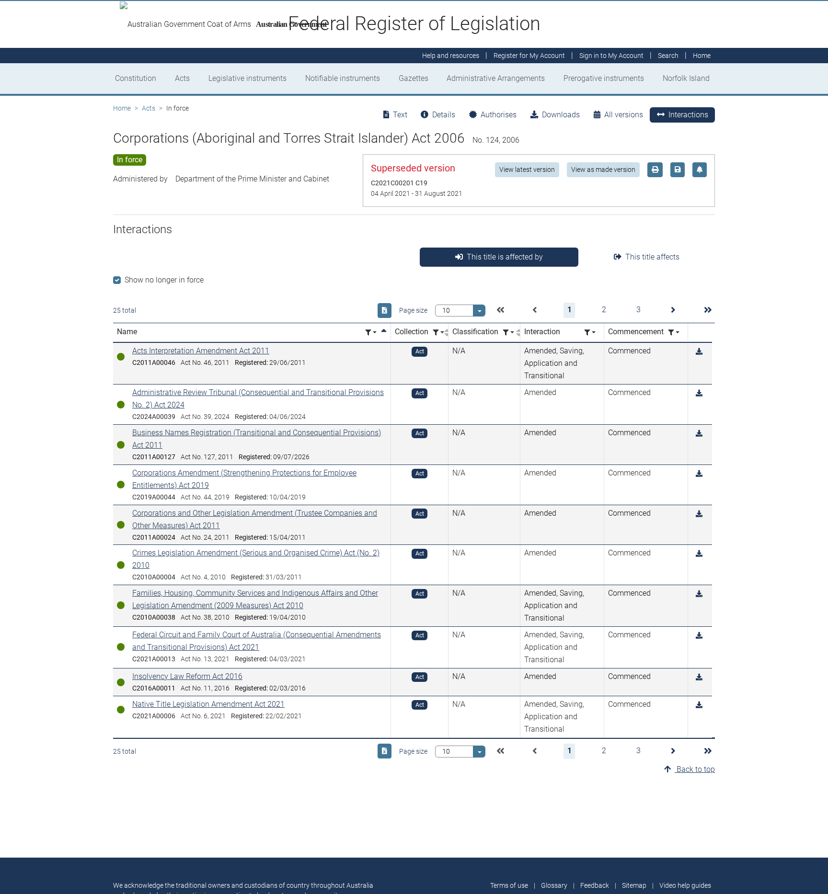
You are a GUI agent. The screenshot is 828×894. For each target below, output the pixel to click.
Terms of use (509, 885)
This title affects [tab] (652, 256)
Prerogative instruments (604, 78)
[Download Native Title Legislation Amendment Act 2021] (699, 705)
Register (529, 55)
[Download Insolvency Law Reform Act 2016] (699, 677)
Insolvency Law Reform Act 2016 (187, 676)
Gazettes (413, 78)
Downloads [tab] (561, 114)
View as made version (603, 169)
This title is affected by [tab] (505, 256)
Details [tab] (443, 114)
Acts (182, 78)
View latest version (527, 169)
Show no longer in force (164, 279)
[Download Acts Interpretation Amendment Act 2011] (699, 352)
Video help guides (685, 885)
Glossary (554, 885)
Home (122, 108)
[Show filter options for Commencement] (674, 332)
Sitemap (634, 885)
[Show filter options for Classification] (508, 332)
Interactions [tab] (688, 114)
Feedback (594, 885)
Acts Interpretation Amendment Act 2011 (200, 350)
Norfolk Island (686, 78)
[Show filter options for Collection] (438, 332)
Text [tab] (400, 114)
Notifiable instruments (342, 78)
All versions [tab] (623, 114)
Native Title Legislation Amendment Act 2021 (208, 704)
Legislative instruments (247, 78)
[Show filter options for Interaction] (590, 332)
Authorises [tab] (499, 114)
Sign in (611, 55)
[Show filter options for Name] (371, 332)
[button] (500, 310)
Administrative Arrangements (496, 78)
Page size (413, 310)
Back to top (695, 769)
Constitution (135, 78)
